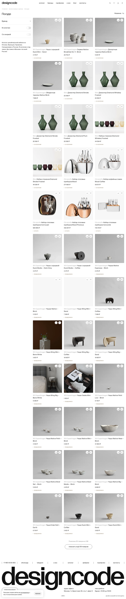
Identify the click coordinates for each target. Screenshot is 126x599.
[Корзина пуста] (118, 3)
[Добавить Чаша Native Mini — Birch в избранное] (90, 409)
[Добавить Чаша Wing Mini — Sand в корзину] (87, 279)
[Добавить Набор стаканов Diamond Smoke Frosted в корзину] (56, 149)
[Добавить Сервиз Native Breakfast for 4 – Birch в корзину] (87, 20)
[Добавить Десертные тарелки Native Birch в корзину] (118, 20)
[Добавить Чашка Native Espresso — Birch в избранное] (121, 236)
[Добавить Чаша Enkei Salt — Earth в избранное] (59, 495)
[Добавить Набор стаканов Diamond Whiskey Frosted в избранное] (121, 106)
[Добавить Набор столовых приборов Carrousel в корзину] (56, 193)
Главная (4, 9)
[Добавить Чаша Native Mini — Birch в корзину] (87, 409)
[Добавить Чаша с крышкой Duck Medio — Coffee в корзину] (87, 236)
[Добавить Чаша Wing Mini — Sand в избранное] (90, 279)
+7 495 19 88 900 (9, 563)
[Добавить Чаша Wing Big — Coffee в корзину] (87, 322)
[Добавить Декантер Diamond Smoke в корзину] (87, 63)
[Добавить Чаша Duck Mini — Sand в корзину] (118, 495)
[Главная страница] (9, 3)
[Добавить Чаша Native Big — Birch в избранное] (121, 452)
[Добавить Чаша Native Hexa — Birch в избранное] (121, 409)
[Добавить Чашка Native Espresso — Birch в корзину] (118, 236)
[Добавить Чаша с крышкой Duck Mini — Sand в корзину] (56, 20)
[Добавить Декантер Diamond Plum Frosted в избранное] (90, 106)
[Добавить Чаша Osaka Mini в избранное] (90, 366)
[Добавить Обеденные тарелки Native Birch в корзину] (56, 63)
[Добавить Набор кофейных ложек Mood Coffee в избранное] (121, 149)
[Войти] (122, 3)
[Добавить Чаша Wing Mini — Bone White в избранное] (59, 322)
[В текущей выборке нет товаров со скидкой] (29, 34)
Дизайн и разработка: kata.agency (115, 596)
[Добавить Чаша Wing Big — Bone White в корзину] (56, 366)
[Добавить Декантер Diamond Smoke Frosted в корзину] (56, 106)
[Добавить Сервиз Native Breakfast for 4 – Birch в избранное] (90, 20)
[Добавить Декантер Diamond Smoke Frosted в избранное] (59, 106)
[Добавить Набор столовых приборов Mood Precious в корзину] (87, 193)
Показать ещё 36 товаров (78, 547)
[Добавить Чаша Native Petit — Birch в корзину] (56, 409)
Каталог (42, 3)
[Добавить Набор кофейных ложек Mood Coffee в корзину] (118, 149)
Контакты (82, 3)
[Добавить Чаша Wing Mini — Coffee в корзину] (118, 279)
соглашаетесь (25, 592)
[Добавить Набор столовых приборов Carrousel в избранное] (59, 193)
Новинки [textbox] (117, 13)
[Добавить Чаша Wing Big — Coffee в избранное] (90, 322)
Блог (75, 3)
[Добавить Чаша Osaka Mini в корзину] (87, 366)
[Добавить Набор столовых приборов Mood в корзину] (87, 149)
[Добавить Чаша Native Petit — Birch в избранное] (59, 409)
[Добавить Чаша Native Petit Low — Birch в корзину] (118, 366)
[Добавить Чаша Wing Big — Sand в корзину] (118, 322)
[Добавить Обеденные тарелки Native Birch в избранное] (59, 63)
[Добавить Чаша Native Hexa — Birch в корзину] (118, 409)
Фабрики (86, 563)
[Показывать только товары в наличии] (29, 28)
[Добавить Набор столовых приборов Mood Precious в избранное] (90, 193)
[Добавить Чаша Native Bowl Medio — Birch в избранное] (90, 452)
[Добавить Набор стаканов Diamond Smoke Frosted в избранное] (59, 149)
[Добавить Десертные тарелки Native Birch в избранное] (121, 20)
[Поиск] (110, 3)
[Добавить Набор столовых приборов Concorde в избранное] (121, 193)
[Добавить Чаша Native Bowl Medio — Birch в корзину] (87, 452)
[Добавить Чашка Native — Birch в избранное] (59, 279)
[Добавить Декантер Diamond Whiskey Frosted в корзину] (118, 63)
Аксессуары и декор (16, 9)
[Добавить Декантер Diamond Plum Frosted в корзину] (87, 106)
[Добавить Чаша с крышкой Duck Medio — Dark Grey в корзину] (56, 236)
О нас (69, 3)
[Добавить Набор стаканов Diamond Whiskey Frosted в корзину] (118, 106)
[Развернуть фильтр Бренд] (29, 21)
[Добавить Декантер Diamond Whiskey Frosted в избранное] (121, 63)
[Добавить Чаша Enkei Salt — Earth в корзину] (56, 495)
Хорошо (37, 593)
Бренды (50, 3)
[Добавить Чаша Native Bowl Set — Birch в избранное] (59, 452)
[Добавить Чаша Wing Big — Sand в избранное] (121, 322)
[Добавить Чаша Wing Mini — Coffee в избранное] (121, 279)
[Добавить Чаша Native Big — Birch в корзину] (118, 452)
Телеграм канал (9, 590)
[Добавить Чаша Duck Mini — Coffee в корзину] (87, 495)
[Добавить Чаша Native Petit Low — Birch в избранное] (121, 366)
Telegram (40, 563)
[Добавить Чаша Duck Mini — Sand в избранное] (121, 495)
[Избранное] (114, 3)
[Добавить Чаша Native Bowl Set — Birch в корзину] (56, 452)
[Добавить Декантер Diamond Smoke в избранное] (90, 63)
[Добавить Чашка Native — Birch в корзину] (56, 279)
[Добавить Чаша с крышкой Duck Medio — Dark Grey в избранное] (59, 236)
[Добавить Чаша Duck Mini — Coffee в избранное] (90, 495)
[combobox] (119, 13)
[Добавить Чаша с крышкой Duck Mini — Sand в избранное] (59, 20)
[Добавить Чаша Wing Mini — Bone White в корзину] (56, 322)
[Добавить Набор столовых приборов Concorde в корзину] (118, 193)
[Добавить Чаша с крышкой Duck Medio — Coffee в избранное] (90, 236)
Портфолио (60, 3)
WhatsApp (24, 563)
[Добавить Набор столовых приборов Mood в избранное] (90, 149)
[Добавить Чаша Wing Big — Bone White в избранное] (59, 366)
